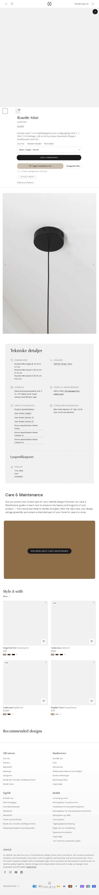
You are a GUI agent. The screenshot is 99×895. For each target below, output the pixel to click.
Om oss (6, 758)
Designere (7, 776)
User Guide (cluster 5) (24, 421)
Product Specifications (24, 409)
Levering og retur (60, 798)
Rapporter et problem (62, 832)
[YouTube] (15, 872)
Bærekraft (7, 767)
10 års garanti (58, 819)
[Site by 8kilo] (19, 886)
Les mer (20, 144)
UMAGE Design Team (63, 364)
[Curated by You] (12, 4)
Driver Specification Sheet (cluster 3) (26, 434)
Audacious (60, 648)
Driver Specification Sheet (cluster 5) (26, 441)
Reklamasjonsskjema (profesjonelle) (19, 828)
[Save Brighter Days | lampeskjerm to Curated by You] (91, 701)
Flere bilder (49, 144)
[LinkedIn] (21, 872)
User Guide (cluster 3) (24, 417)
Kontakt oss (58, 758)
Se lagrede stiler (73, 166)
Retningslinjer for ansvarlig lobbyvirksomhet (72, 811)
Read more (31, 867)
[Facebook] (4, 872)
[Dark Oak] (9, 654)
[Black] (13, 654)
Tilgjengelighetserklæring (64, 824)
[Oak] (4, 654)
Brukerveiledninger (61, 776)
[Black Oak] (61, 654)
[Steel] (57, 714)
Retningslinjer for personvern (65, 802)
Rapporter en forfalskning (64, 828)
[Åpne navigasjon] (6, 4)
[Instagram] (10, 872)
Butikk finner (8, 784)
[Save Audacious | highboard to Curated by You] (43, 701)
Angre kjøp (57, 784)
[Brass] (52, 714)
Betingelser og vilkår (62, 815)
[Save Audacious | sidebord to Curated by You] (91, 641)
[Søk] (92, 4)
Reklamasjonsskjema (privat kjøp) (67, 771)
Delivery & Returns (25, 183)
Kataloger (7, 771)
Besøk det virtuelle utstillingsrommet (19, 780)
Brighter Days (63, 708)
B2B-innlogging (9, 802)
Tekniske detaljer (34, 144)
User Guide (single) (22, 413)
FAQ (55, 763)
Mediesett (7, 811)
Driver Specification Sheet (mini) (26, 427)
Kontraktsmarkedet (11, 807)
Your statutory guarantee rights (66, 841)
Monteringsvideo (60, 780)
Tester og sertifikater (12, 819)
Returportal (58, 767)
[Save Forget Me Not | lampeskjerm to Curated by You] (43, 641)
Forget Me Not (16, 648)
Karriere (6, 763)
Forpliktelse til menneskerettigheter (68, 807)
